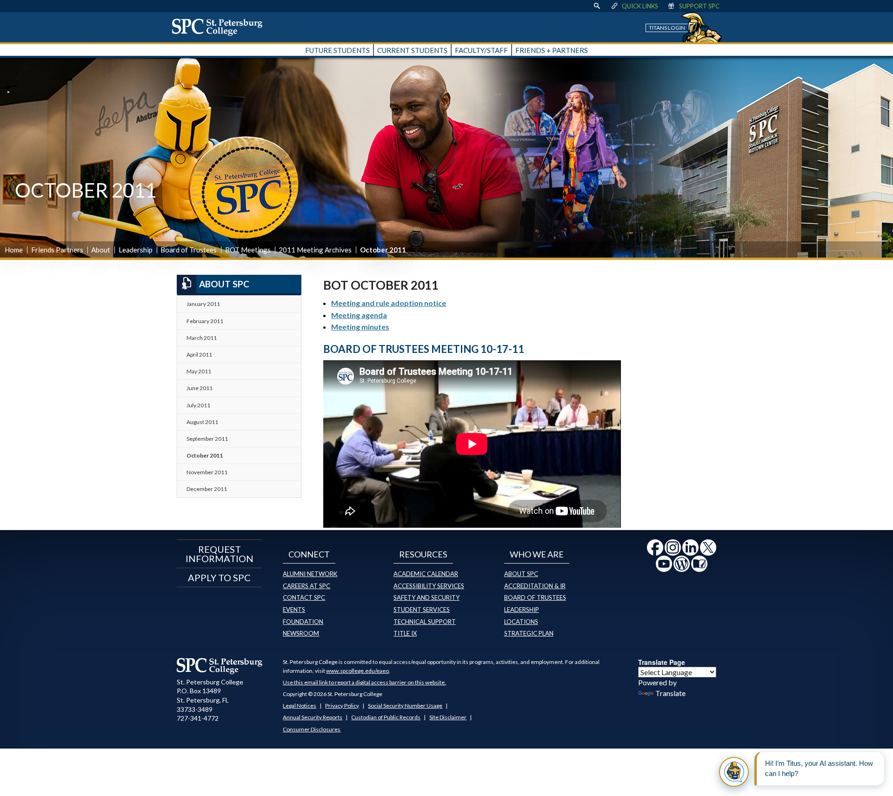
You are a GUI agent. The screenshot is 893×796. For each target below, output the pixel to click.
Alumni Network (310, 573)
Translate (670, 693)
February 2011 (205, 321)
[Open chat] (734, 772)
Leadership (136, 249)
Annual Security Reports (312, 717)
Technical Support (424, 621)
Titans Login (667, 27)
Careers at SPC (306, 586)
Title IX (405, 633)
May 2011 (199, 371)
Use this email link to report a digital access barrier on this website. (364, 682)
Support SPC (699, 6)
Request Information (219, 554)
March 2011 (202, 337)
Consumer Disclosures (311, 729)
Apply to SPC (219, 577)
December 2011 (207, 488)
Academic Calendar (425, 573)
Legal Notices (299, 705)
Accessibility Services (428, 586)
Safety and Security (426, 597)
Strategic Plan (528, 633)
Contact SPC (304, 597)
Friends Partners (57, 249)
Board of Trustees (188, 249)
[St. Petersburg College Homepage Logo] (220, 665)
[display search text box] (597, 6)
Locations (521, 621)
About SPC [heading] (224, 284)
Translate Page (661, 662)
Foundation (303, 621)
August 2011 (202, 421)
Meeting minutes (360, 326)
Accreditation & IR (535, 586)
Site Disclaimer (447, 717)
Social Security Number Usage (405, 705)
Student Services (421, 609)
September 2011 (207, 438)
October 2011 (205, 455)
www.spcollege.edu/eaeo (357, 670)
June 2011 (200, 388)
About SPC (521, 573)
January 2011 (203, 303)
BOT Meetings (248, 249)
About (100, 249)
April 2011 (199, 354)
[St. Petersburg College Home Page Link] (220, 27)
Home (14, 249)
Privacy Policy (342, 705)
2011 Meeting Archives (315, 249)
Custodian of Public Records (385, 717)
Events (294, 609)
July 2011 (198, 405)
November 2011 (207, 472)
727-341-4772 (198, 718)
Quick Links (640, 6)
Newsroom (301, 633)
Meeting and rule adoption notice (388, 302)
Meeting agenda (359, 315)
